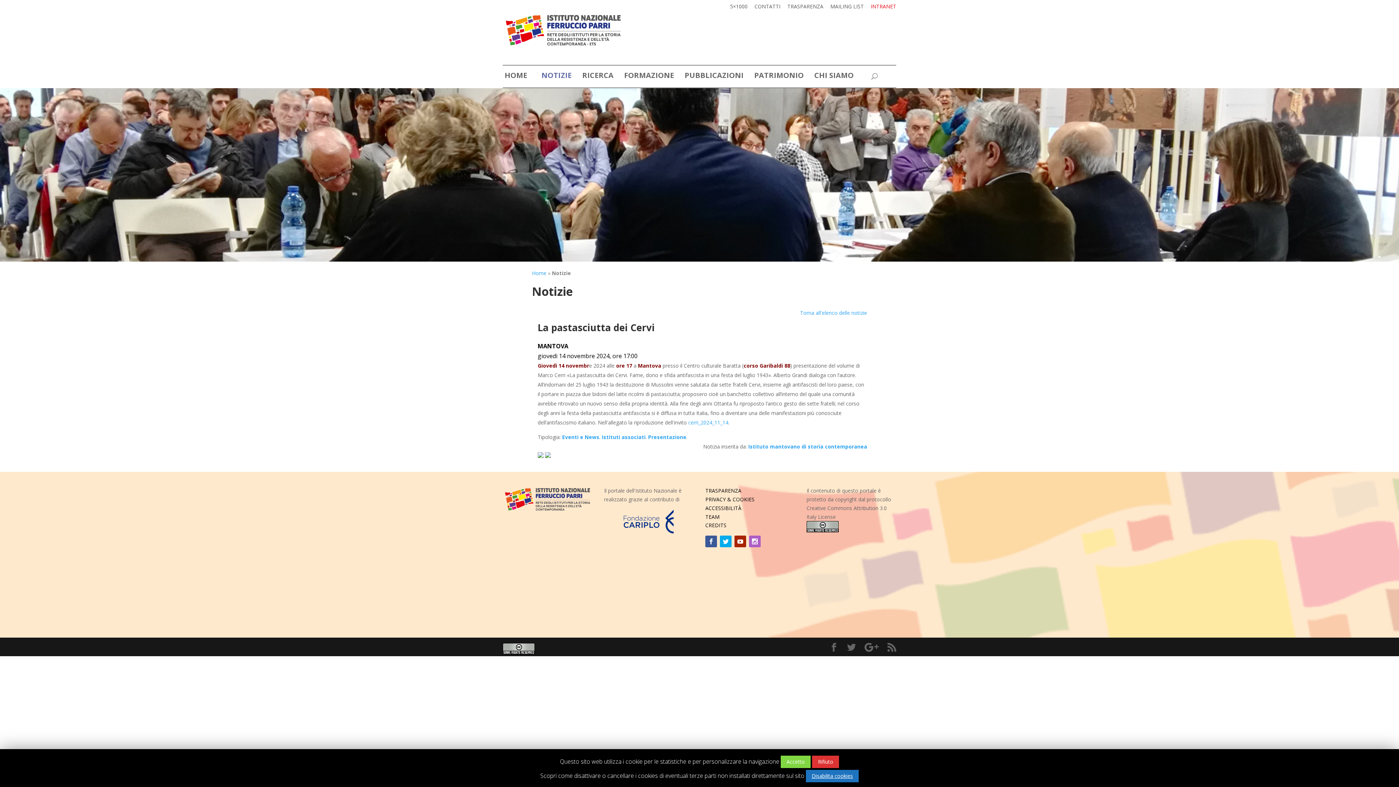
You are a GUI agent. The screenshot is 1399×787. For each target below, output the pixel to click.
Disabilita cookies (832, 775)
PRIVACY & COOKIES (730, 499)
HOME (516, 76)
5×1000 (739, 7)
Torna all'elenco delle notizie (833, 312)
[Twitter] (726, 541)
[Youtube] (740, 541)
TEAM (712, 516)
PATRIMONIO (779, 76)
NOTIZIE (556, 76)
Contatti (767, 7)
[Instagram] (755, 541)
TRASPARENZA (723, 490)
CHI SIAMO (834, 76)
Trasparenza (805, 7)
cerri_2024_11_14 (708, 422)
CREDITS (715, 525)
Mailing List (847, 7)
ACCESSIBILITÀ (723, 508)
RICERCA (598, 76)
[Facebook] (711, 541)
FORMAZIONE (649, 76)
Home (539, 273)
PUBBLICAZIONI (714, 76)
